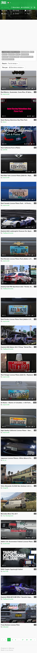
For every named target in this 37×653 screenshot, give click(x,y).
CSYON (5, 150)
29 (31, 640)
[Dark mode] (31, 7)
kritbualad (5, 627)
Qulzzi (4, 122)
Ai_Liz (4, 460)
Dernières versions (12, 67)
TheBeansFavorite (8, 233)
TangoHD (5, 488)
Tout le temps (9, 63)
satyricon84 (6, 94)
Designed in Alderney (7, 648)
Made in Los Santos (7, 650)
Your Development (8, 516)
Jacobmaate (6, 543)
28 (27, 640)
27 (23, 640)
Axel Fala (5, 571)
